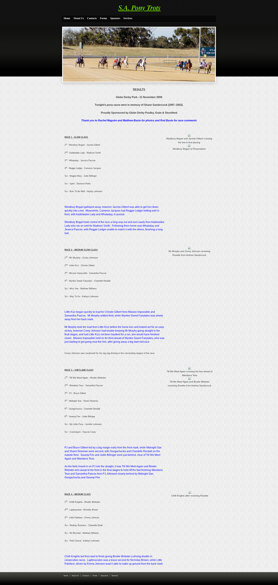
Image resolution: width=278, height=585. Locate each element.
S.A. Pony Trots (139, 7)
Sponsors (115, 18)
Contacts (92, 18)
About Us (78, 18)
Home (67, 18)
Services (127, 18)
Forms (103, 18)
